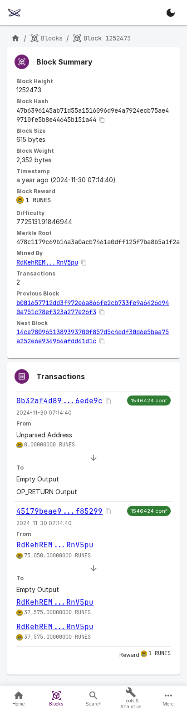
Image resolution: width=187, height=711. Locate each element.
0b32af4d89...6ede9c (59, 401)
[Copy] (102, 120)
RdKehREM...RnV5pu (47, 262)
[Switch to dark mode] (171, 13)
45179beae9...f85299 (59, 511)
